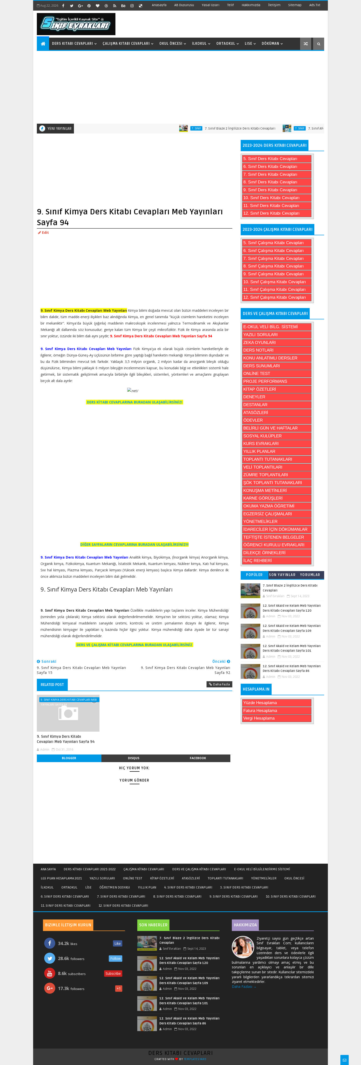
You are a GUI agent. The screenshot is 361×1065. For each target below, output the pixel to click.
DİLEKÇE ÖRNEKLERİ (264, 552)
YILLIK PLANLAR (259, 451)
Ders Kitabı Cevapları (72, 44)
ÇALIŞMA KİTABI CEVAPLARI (144, 869)
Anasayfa (159, 5)
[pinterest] (89, 5)
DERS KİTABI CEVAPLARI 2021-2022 (90, 869)
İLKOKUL (47, 887)
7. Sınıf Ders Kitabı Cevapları (270, 174)
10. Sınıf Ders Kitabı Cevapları (271, 197)
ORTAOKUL (69, 887)
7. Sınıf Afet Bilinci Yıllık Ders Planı (318, 128)
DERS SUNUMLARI (261, 366)
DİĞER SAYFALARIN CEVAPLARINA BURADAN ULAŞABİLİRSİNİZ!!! (134, 544)
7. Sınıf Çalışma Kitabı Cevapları (273, 258)
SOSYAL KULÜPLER (262, 436)
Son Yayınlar (282, 575)
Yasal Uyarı (210, 5)
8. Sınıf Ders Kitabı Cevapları (270, 182)
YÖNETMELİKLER (260, 521)
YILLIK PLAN (147, 887)
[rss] (114, 5)
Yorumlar (310, 575)
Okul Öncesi (170, 44)
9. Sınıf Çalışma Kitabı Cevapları (273, 274)
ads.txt (314, 5)
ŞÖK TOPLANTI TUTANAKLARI (272, 482)
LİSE (88, 887)
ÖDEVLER (253, 420)
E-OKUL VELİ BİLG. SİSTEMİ (270, 327)
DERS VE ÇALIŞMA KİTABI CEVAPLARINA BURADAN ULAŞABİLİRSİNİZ (134, 644)
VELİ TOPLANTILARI (262, 467)
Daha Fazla (221, 684)
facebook (198, 758)
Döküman (270, 44)
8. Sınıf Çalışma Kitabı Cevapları (273, 266)
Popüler (254, 575)
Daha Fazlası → (244, 986)
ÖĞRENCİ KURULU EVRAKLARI (274, 545)
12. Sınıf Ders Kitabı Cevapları (271, 213)
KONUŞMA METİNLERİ (265, 490)
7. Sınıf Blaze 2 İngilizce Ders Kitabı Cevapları (223, 128)
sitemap (295, 5)
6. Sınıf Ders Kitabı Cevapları (270, 166)
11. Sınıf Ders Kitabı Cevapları (271, 205)
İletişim (274, 5)
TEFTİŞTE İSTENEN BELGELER (273, 537)
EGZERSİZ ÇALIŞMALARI (267, 514)
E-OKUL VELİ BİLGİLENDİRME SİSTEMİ (262, 869)
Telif (230, 5)
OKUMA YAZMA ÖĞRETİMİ (268, 506)
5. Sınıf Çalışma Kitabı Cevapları (273, 242)
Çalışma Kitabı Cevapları (126, 44)
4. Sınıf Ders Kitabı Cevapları (188, 887)
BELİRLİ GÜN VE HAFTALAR (270, 428)
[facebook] (63, 5)
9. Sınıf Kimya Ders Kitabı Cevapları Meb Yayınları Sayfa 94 (69, 700)
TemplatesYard (195, 1059)
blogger (69, 758)
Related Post (52, 684)
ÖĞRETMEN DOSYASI (114, 887)
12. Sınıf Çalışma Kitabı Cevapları (274, 297)
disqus (133, 758)
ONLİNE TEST (256, 373)
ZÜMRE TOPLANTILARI (265, 475)
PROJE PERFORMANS (265, 381)
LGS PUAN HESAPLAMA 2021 (61, 878)
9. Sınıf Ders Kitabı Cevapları (270, 190)
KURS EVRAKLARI (261, 443)
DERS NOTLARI (258, 350)
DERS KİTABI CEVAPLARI (180, 1053)
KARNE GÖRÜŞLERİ (263, 498)
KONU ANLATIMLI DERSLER (270, 358)
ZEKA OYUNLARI (259, 342)
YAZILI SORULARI (260, 334)
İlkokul (199, 44)
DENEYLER (254, 397)
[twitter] (71, 5)
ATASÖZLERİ (255, 412)
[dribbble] (106, 5)
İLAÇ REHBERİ (257, 560)
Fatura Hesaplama (260, 710)
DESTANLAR (255, 404)
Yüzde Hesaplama (260, 702)
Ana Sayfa (48, 869)
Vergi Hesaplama (259, 718)
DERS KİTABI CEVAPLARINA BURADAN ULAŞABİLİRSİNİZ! (134, 402)
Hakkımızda (251, 5)
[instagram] (132, 5)
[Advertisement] (181, 86)
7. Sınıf (179, 128)
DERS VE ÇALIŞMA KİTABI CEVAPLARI (199, 869)
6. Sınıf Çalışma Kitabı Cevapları (273, 250)
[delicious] (140, 5)
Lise (248, 44)
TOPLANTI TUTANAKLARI (267, 459)
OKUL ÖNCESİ (294, 878)
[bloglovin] (97, 5)
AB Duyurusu (184, 5)
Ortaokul (225, 44)
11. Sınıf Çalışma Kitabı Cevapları (274, 289)
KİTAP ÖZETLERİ (259, 389)
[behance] (123, 5)
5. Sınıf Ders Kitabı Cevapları (270, 158)
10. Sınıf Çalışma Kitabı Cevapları (274, 282)
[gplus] (80, 5)
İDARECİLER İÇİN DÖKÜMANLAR (275, 529)
